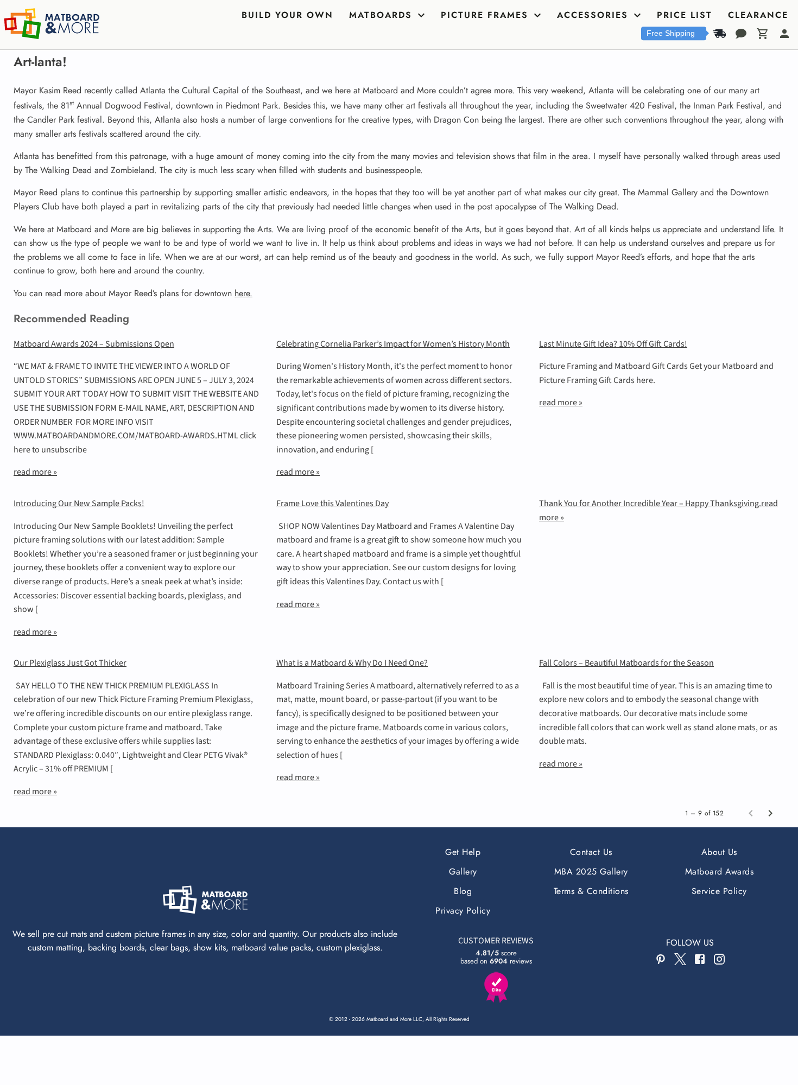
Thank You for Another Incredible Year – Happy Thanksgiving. (650, 503)
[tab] (288, 15)
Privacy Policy (462, 910)
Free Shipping (671, 33)
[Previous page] (751, 813)
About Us (719, 852)
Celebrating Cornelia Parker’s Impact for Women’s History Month (393, 344)
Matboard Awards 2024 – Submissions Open (94, 344)
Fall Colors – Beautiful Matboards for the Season (626, 663)
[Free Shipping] (719, 33)
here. (243, 293)
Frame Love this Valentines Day (332, 503)
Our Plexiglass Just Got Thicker (70, 663)
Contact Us (591, 852)
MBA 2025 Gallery (591, 871)
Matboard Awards (719, 871)
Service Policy (719, 891)
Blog (463, 891)
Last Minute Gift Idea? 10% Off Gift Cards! (613, 344)
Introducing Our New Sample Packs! (79, 503)
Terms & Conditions (591, 891)
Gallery (463, 871)
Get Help (462, 852)
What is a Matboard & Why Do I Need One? (352, 663)
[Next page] (770, 813)
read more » (35, 472)
